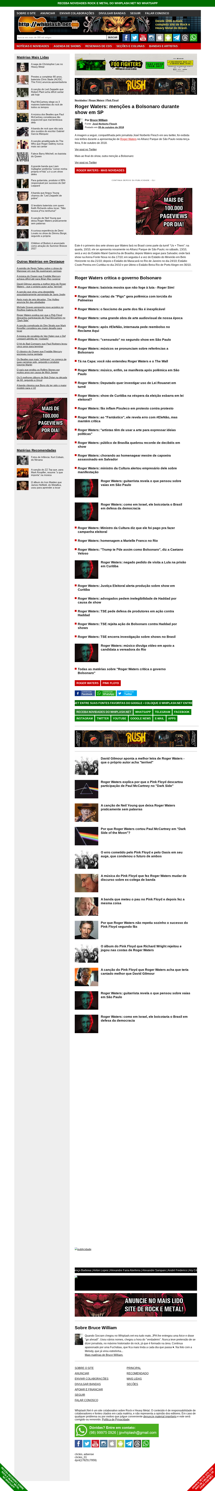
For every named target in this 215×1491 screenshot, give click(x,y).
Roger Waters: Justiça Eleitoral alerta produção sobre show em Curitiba (126, 587)
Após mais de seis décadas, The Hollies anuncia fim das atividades (38, 300)
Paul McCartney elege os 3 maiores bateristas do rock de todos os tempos (47, 104)
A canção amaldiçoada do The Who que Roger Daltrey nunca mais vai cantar (47, 144)
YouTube (119, 718)
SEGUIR (135, 13)
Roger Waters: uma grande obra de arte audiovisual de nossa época (130, 318)
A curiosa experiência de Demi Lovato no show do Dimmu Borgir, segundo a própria (49, 233)
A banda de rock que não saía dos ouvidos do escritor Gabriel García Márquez (47, 131)
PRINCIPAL (134, 1368)
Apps (172, 718)
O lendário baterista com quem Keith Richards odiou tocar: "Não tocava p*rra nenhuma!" (48, 208)
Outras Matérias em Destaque (40, 261)
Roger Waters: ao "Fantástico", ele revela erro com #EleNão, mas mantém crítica (128, 419)
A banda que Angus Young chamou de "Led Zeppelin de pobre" (46, 195)
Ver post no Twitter (86, 149)
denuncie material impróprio (160, 1416)
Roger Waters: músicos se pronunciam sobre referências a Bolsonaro (123, 350)
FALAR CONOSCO (157, 13)
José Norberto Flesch (104, 123)
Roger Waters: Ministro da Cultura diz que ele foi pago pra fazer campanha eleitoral (126, 529)
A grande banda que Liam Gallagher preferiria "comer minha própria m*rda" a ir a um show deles (49, 170)
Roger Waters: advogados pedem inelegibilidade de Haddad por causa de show (127, 600)
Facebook (182, 712)
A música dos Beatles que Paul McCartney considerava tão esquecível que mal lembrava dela (47, 118)
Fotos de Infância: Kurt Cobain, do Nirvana (47, 458)
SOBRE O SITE (26, 13)
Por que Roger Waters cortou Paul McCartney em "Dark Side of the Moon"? (143, 830)
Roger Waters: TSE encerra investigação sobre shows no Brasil (127, 636)
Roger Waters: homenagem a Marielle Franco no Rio (118, 540)
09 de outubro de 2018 (111, 127)
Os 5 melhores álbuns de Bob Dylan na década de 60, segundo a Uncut (42, 378)
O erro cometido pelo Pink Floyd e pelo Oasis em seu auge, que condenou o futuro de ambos (142, 854)
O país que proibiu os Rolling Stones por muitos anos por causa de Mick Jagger (38, 371)
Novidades (81, 100)
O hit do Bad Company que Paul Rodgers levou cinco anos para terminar (42, 345)
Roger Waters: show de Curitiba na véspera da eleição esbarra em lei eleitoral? (131, 397)
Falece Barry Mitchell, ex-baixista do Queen (48, 155)
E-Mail (159, 718)
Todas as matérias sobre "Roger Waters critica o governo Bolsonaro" (122, 671)
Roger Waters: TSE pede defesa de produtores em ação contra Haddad (126, 613)
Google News (140, 718)
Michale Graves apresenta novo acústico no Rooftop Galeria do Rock (40, 308)
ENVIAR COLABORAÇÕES (77, 13)
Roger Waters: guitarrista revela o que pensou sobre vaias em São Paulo (141, 483)
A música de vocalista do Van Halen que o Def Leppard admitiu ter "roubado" (41, 337)
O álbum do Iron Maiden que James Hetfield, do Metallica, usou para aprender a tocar (46, 485)
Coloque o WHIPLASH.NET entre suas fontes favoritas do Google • (149, 703)
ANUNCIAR (47, 13)
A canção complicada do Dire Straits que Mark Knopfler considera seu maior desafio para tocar (41, 328)
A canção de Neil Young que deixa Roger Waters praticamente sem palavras (49, 221)
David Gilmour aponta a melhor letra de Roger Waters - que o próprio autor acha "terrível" (41, 285)
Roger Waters (96, 100)
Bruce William (99, 120)
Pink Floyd (112, 100)
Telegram (162, 712)
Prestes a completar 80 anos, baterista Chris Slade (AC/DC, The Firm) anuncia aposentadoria (49, 79)
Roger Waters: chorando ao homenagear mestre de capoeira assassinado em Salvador (124, 457)
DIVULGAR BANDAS (112, 13)
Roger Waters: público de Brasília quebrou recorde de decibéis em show (129, 444)
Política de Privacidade (116, 1419)
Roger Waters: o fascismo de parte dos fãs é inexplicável (121, 309)
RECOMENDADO (137, 1373)
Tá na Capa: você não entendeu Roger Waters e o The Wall (123, 361)
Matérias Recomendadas (36, 450)
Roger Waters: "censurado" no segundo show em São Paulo (124, 339)
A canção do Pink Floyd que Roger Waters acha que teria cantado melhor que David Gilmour (144, 971)
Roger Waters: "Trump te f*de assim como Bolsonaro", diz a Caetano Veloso (130, 551)
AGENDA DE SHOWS (67, 46)
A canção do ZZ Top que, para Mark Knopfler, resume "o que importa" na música (47, 472)
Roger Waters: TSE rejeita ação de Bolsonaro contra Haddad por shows (127, 626)
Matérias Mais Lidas (33, 57)
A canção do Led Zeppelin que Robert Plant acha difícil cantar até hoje (47, 92)
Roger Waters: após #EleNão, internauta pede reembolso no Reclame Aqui (124, 328)
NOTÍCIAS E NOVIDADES (33, 46)
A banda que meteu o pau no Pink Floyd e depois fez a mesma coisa (143, 901)
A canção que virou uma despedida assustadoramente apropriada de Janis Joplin (41, 293)
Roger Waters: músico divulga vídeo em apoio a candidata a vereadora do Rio (137, 647)
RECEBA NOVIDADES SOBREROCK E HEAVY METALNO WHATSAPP (12, 1478)
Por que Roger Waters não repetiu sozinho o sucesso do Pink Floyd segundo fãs (144, 924)
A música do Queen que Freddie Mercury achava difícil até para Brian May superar (39, 277)
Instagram (84, 718)
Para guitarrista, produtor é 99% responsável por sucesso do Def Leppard (48, 183)
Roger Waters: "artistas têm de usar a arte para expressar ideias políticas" (127, 432)
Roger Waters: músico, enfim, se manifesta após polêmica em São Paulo (128, 372)
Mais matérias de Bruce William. (104, 1355)
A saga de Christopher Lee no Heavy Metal (47, 65)
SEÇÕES (130, 46)
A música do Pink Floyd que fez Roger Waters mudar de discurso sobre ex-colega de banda (143, 877)
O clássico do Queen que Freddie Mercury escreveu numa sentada (39, 352)
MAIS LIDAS (134, 1378)
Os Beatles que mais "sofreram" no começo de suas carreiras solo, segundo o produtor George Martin (42, 362)
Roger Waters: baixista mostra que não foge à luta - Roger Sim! (126, 287)
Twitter (103, 718)
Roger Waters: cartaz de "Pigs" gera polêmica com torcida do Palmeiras (125, 298)
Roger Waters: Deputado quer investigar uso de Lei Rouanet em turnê (127, 384)
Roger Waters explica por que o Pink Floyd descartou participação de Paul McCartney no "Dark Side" (41, 318)
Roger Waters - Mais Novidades (100, 170)
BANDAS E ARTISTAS (163, 46)
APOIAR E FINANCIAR (89, 1389)
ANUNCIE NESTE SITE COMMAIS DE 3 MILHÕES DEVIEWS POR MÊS (202, 1478)
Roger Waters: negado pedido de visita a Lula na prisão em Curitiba (143, 564)
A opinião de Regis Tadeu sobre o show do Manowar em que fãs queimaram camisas (39, 269)
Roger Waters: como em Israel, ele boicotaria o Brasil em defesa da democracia (141, 506)
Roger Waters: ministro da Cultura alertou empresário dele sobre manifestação (127, 470)
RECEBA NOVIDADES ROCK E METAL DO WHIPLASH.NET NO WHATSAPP (108, 3)
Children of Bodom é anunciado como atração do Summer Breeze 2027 (49, 246)
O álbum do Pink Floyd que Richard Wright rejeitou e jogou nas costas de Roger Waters (141, 948)
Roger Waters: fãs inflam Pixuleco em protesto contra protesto (126, 408)
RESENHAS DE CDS (98, 46)
